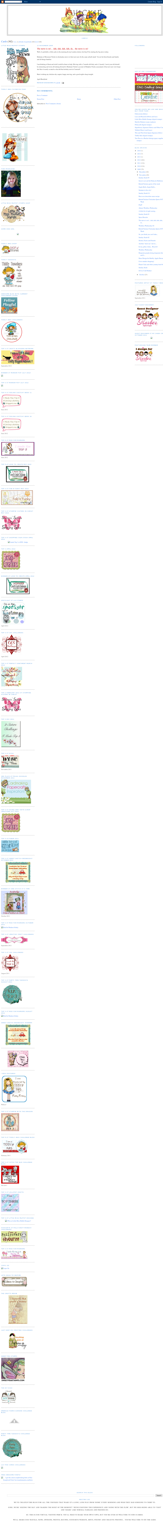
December (142, 172)
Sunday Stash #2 (144, 237)
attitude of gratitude (25, 42)
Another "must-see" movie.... (148, 244)
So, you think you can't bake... (148, 234)
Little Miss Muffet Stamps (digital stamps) (148, 119)
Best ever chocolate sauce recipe (149, 196)
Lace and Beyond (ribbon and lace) (146, 116)
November (142, 175)
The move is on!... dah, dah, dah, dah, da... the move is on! (62, 48)
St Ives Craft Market (145, 271)
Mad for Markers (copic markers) (145, 122)
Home (79, 99)
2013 (139, 157)
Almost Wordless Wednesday (148, 208)
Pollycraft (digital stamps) (143, 125)
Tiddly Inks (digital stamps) (144, 135)
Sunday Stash (143, 267)
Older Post (117, 99)
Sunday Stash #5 (144, 178)
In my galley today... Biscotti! (148, 247)
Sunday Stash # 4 (144, 193)
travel (37, 42)
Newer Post (40, 99)
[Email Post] (62, 83)
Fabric (15, 42)
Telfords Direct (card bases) (143, 130)
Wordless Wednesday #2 (146, 226)
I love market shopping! (146, 261)
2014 (139, 154)
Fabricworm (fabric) (141, 114)
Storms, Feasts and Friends (147, 240)
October (142, 274)
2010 (139, 166)
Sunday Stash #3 (144, 214)
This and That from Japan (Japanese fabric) (148, 133)
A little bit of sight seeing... (147, 211)
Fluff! (140, 205)
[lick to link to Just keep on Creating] (18, 1349)
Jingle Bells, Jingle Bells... (147, 187)
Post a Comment (42, 95)
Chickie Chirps (85, 18)
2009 (139, 169)
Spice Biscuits (143, 217)
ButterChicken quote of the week (149, 184)
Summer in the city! (145, 190)
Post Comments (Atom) (53, 103)
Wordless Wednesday (145, 250)
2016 (139, 151)
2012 (139, 160)
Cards (4, 41)
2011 (139, 163)
